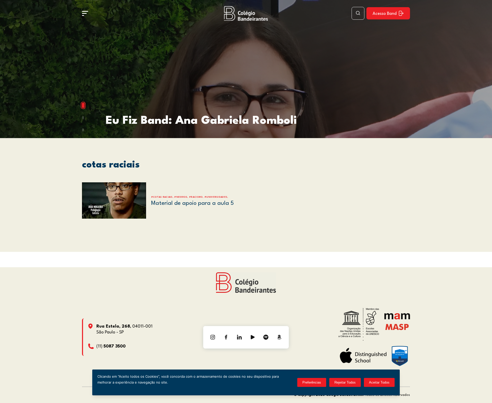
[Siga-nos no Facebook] (226, 337)
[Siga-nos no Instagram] (213, 337)
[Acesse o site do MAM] (397, 318)
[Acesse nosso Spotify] (266, 337)
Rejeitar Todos (345, 382)
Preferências (311, 382)
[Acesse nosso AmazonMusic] (279, 337)
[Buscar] (358, 13)
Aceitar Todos (379, 382)
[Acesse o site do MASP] (397, 327)
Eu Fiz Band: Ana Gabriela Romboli (201, 121)
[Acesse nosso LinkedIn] (239, 337)
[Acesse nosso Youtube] (253, 337)
